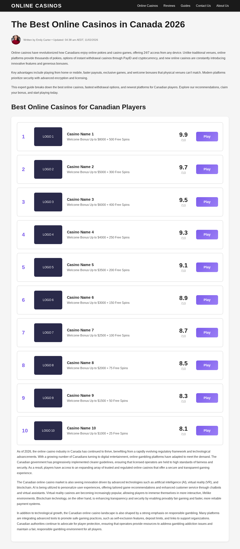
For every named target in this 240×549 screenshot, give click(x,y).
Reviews (169, 5)
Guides (185, 5)
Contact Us (203, 5)
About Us (222, 5)
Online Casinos (147, 5)
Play (207, 136)
